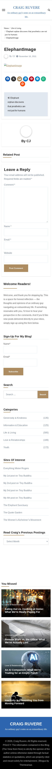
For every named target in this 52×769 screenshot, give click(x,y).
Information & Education (15, 425)
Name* (6, 344)
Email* (6, 357)
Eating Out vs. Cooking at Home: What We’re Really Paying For (24, 611)
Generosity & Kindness (15, 418)
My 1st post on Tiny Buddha (17, 476)
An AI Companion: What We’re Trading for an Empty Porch (23, 671)
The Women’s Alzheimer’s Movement (22, 520)
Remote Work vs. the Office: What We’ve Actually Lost (25, 641)
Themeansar (26, 765)
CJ (14, 56)
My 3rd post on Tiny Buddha (17, 490)
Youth (6, 447)
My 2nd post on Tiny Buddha (17, 483)
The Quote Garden (12, 512)
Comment (9, 185)
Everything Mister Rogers (16, 468)
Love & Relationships (14, 440)
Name (7, 226)
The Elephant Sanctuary (15, 505)
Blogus (42, 761)
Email (7, 239)
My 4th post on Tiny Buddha (17, 498)
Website (8, 253)
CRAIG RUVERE (26, 8)
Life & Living (9, 432)
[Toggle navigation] (3, 10)
